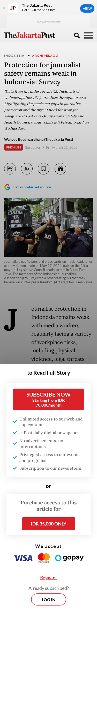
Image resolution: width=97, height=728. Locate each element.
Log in (48, 599)
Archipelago (45, 55)
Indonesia (14, 55)
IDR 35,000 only (48, 524)
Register (48, 577)
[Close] (3, 7)
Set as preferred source (32, 187)
